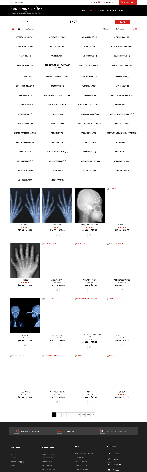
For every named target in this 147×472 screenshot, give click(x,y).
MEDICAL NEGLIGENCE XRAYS (122, 114)
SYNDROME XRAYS (122, 161)
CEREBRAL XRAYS (25, 65)
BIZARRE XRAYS (57, 46)
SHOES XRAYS (89, 142)
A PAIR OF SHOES (122, 335)
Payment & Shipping (17, 462)
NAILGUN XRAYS (122, 123)
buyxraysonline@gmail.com (116, 431)
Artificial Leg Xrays (49, 469)
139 (83, 414)
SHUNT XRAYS (122, 142)
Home (21, 21)
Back (122, 22)
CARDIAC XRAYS (89, 56)
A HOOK (25, 335)
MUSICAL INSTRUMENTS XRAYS (89, 123)
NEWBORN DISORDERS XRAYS (25, 133)
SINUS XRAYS (25, 152)
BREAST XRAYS (25, 56)
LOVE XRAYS (57, 114)
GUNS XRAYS (90, 95)
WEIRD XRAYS (57, 180)
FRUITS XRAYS (25, 95)
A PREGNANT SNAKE (57, 392)
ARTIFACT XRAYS (121, 37)
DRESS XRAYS (57, 86)
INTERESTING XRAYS (57, 105)
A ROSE (89, 392)
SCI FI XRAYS (57, 142)
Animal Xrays (47, 462)
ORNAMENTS (57, 133)
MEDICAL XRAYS (25, 123)
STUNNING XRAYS (25, 161)
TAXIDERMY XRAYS (25, 170)
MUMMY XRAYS (57, 123)
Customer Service (81, 465)
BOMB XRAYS (89, 46)
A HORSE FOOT (57, 335)
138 (78, 414)
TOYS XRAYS (57, 170)
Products (13, 458)
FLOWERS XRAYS (89, 86)
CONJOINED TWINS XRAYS (90, 65)
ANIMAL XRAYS (89, 37)
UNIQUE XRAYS (122, 170)
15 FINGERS (25, 225)
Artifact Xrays (47, 465)
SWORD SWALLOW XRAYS (90, 161)
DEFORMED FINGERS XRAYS (57, 76)
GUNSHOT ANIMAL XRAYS (122, 95)
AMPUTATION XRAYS (57, 37)
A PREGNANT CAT (25, 392)
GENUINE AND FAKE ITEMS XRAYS (57, 95)
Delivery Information (82, 469)
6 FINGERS (122, 225)
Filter (133, 29)
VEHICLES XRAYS (25, 180)
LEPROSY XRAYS (25, 114)
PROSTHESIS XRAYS (25, 142)
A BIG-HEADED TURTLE (122, 280)
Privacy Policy (79, 457)
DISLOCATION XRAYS (25, 86)
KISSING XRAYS (122, 105)
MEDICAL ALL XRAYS (89, 114)
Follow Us (94, 2)
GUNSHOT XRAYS (25, 105)
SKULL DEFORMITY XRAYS (57, 152)
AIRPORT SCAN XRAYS (25, 37)
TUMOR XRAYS (89, 170)
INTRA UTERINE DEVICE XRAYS (89, 105)
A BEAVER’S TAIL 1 (89, 280)
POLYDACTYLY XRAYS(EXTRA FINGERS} (122, 133)
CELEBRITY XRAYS (122, 56)
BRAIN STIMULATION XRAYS (122, 46)
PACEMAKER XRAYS (89, 133)
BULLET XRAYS (57, 56)
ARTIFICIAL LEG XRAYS (25, 46)
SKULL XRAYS (89, 152)
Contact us (14, 465)
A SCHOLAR (122, 392)
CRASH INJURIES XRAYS (122, 65)
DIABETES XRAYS (122, 76)
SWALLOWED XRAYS (57, 161)
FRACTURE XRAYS (122, 86)
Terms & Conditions (81, 461)
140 (88, 414)
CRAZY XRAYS (25, 76)
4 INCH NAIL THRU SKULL (89, 225)
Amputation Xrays (48, 458)
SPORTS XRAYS (121, 152)
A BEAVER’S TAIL (57, 280)
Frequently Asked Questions (84, 453)
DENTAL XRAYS (89, 76)
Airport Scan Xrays (49, 454)
